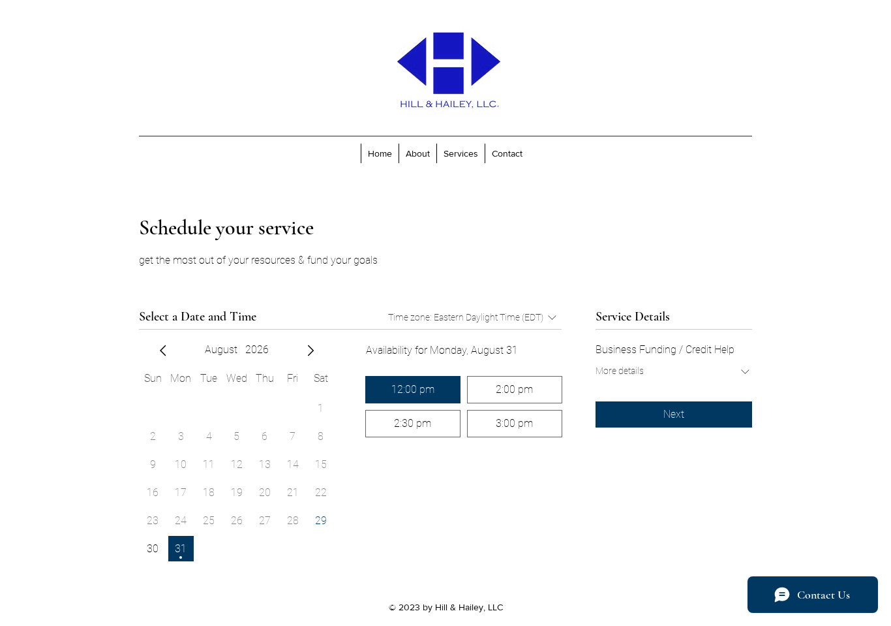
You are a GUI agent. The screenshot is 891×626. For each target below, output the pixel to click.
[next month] (310, 350)
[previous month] (163, 350)
